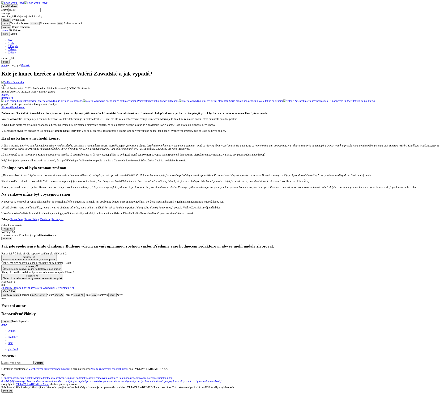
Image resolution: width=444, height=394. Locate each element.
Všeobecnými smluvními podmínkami (49, 368)
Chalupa (21, 287)
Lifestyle (13, 46)
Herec (57, 287)
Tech (11, 43)
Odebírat (10, 6)
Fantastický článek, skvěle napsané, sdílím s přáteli (29, 258)
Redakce (13, 337)
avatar (5, 30)
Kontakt (28, 377)
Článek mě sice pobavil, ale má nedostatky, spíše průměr (32, 267)
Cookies (129, 377)
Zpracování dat (142, 377)
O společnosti (8, 377)
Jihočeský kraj (9, 287)
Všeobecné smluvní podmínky (70, 377)
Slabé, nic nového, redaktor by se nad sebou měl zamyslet (32, 277)
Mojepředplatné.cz (43, 377)
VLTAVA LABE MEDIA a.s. (32, 384)
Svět (10, 40)
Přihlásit (7, 238)
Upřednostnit (18, 107)
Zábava (12, 49)
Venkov (30, 287)
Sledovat (6, 107)
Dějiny (12, 52)
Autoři (11, 330)
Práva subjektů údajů (161, 377)
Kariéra (20, 377)
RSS (10, 343)
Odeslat (39, 363)
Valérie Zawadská (44, 287)
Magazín (25, 65)
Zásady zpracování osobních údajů (109, 368)
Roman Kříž (67, 287)
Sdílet (9, 291)
